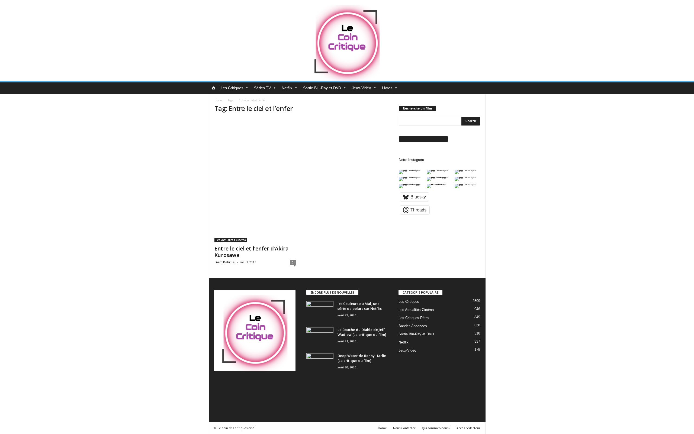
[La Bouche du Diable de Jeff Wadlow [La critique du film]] (319, 337)
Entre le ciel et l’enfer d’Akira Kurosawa (251, 252)
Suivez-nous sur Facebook (423, 139)
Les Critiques (232, 88)
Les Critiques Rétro (414, 318)
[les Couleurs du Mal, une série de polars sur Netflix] (319, 311)
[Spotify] (264, 384)
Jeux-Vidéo (361, 88)
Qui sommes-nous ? (436, 428)
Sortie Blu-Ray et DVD (322, 88)
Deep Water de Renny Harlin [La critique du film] (362, 358)
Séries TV (262, 88)
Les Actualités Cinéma (231, 240)
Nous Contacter (404, 428)
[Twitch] (275, 384)
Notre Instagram (411, 160)
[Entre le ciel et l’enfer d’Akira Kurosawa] (255, 180)
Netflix (287, 88)
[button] (477, 88)
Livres (387, 88)
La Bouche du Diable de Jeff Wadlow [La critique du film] (362, 332)
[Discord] (219, 384)
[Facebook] (230, 384)
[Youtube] (219, 399)
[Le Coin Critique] (347, 40)
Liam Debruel (225, 262)
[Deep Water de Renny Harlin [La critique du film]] (319, 363)
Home (218, 100)
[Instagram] (242, 384)
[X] (286, 384)
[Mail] (253, 384)
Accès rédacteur (468, 428)
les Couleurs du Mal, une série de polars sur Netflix (360, 306)
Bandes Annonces (413, 326)
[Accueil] (213, 87)
